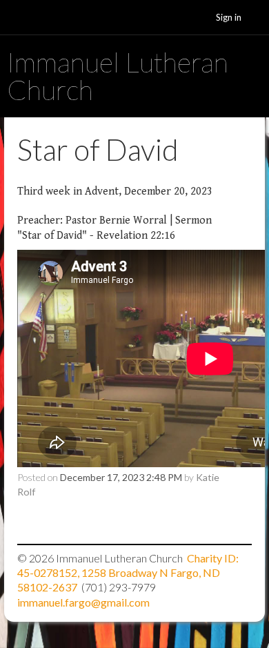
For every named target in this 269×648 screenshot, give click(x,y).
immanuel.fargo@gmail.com (83, 602)
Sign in (228, 17)
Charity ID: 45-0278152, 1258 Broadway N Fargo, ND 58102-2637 (128, 572)
